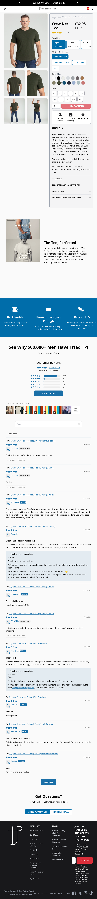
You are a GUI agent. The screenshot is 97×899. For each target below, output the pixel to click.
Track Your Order (36, 831)
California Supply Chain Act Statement (58, 833)
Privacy (13, 891)
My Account (34, 878)
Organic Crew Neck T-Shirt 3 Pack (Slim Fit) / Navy (31, 724)
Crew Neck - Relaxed (62, 62)
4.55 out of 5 (54, 367)
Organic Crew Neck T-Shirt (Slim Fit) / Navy (28, 643)
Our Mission (34, 835)
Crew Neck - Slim (60, 56)
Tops (59, 17)
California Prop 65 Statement (59, 841)
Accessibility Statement (56, 854)
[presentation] (26, 68)
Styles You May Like (37, 812)
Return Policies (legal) (25, 891)
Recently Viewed (61, 812)
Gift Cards (33, 850)
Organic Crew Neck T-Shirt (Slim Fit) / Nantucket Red (32, 441)
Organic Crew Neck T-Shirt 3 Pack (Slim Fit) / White (31, 494)
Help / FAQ (34, 839)
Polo (55, 68)
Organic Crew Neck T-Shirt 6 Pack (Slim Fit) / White (31, 586)
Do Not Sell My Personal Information (18, 894)
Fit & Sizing (34, 854)
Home (54, 17)
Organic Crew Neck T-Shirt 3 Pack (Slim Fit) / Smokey (32, 526)
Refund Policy (57, 859)
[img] (11, 444)
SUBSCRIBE (84, 860)
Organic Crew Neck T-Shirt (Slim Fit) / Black (28, 697)
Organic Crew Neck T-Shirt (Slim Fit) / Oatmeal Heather (33, 753)
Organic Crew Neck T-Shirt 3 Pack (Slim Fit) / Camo (31, 467)
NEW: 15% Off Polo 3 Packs (41, 3)
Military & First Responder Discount (35, 865)
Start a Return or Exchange (36, 844)
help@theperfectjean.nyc (23, 687)
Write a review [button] (48, 393)
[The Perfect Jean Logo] (47, 8)
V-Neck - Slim (79, 62)
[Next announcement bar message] (77, 2)
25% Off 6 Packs (61, 3)
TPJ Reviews (34, 858)
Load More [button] (48, 782)
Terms (6, 891)
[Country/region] (88, 9)
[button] (5, 9)
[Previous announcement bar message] (19, 2)
